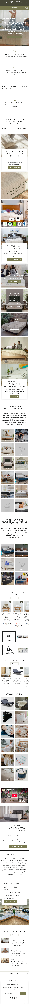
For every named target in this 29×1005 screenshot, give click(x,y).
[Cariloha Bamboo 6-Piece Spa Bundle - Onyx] (10, 623)
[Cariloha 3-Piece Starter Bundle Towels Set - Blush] (16, 625)
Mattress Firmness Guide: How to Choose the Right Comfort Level (18, 953)
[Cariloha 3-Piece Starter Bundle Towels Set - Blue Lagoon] (15, 625)
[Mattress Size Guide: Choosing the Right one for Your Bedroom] (5, 960)
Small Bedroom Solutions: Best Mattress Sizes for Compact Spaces (18, 943)
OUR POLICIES (14, 980)
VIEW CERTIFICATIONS (17, 846)
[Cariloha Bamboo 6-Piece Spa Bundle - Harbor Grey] (7, 623)
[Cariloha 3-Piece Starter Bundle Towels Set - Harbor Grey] (18, 625)
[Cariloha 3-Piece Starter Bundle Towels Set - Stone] (17, 626)
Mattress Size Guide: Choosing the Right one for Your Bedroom (19, 963)
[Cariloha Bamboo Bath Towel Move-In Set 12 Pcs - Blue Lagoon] (26, 623)
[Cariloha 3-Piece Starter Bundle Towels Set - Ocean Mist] (20, 625)
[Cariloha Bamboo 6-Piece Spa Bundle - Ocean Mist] (8, 623)
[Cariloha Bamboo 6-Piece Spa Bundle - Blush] (5, 623)
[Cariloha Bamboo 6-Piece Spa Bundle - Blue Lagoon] (3, 623)
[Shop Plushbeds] (14, 276)
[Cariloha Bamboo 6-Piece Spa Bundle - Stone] (6, 625)
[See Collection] (14, 153)
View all (14, 598)
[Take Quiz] (14, 382)
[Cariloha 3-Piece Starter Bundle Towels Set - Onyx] (21, 625)
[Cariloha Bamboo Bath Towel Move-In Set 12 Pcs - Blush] (28, 623)
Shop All (14, 328)
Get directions (10, 901)
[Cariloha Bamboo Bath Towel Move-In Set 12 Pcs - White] (24, 623)
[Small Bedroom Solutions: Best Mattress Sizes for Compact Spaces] (5, 940)
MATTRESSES (14, 976)
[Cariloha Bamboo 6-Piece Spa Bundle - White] (2, 623)
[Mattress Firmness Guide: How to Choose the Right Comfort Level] (5, 950)
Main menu (14, 973)
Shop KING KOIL (14, 325)
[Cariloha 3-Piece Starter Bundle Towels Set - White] (13, 625)
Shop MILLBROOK (14, 306)
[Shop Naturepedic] (14, 246)
